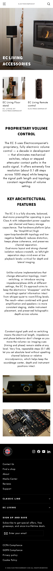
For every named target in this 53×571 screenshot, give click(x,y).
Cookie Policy (10, 560)
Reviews (7, 483)
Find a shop (9, 469)
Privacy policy (10, 555)
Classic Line (12, 498)
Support (7, 488)
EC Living (9, 507)
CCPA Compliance (12, 545)
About (6, 474)
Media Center (10, 478)
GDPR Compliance (13, 550)
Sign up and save (15, 517)
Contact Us (8, 464)
